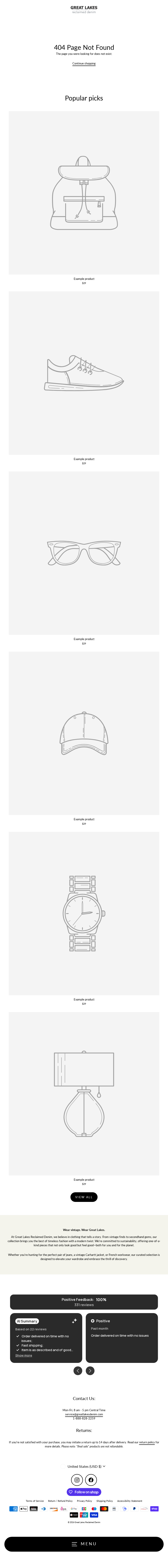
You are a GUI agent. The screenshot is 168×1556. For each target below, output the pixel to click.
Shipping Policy (104, 1500)
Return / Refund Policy (60, 1500)
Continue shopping (84, 63)
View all (84, 1197)
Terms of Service (35, 1500)
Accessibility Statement (129, 1500)
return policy (147, 1442)
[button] (23, 1355)
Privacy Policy (84, 1500)
